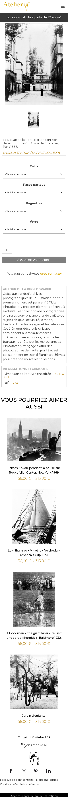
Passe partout (34, 184)
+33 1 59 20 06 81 (36, 745)
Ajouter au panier (34, 259)
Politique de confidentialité (17, 779)
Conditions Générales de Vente (19, 784)
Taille (34, 166)
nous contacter (51, 273)
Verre (34, 221)
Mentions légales (47, 779)
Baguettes (34, 203)
